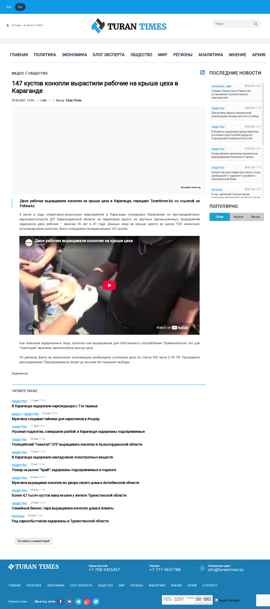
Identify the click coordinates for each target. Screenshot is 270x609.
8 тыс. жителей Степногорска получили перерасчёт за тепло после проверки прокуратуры (235, 198)
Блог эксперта (109, 54)
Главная (19, 54)
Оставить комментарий (33, 541)
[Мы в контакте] (69, 601)
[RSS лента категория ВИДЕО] (202, 72)
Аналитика (210, 54)
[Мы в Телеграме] (78, 601)
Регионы (183, 54)
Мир (162, 54)
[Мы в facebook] (60, 601)
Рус (20, 6)
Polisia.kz (27, 206)
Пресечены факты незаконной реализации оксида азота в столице (235, 114)
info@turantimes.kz (226, 569)
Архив (258, 54)
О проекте (210, 585)
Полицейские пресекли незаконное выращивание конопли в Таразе (234, 155)
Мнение (237, 54)
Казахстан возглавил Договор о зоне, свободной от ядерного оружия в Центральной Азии (236, 176)
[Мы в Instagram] (87, 601)
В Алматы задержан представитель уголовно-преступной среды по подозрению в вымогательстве (235, 135)
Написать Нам (17, 601)
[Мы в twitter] (96, 601)
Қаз (9, 6)
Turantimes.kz (161, 201)
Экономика (74, 54)
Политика (45, 54)
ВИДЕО (18, 73)
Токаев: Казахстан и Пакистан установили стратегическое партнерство (231, 94)
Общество (141, 54)
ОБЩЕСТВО (38, 73)
